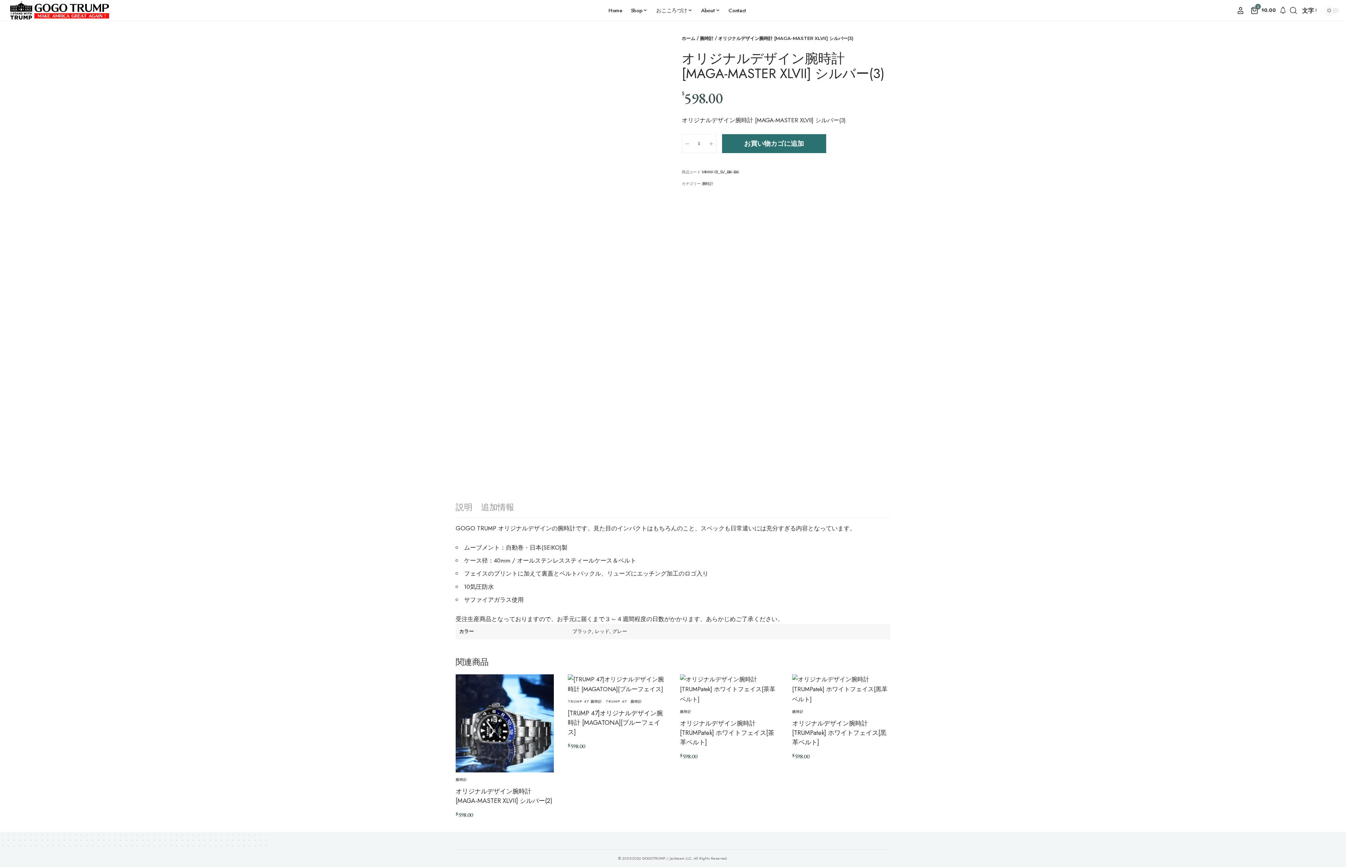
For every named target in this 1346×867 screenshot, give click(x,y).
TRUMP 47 (616, 701)
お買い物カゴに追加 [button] (483, 830)
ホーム (688, 38)
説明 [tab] (464, 507)
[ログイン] (1240, 10)
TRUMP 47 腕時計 (585, 701)
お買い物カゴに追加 (774, 143)
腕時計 (707, 38)
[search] (1293, 10)
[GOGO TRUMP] (59, 10)
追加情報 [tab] (497, 507)
